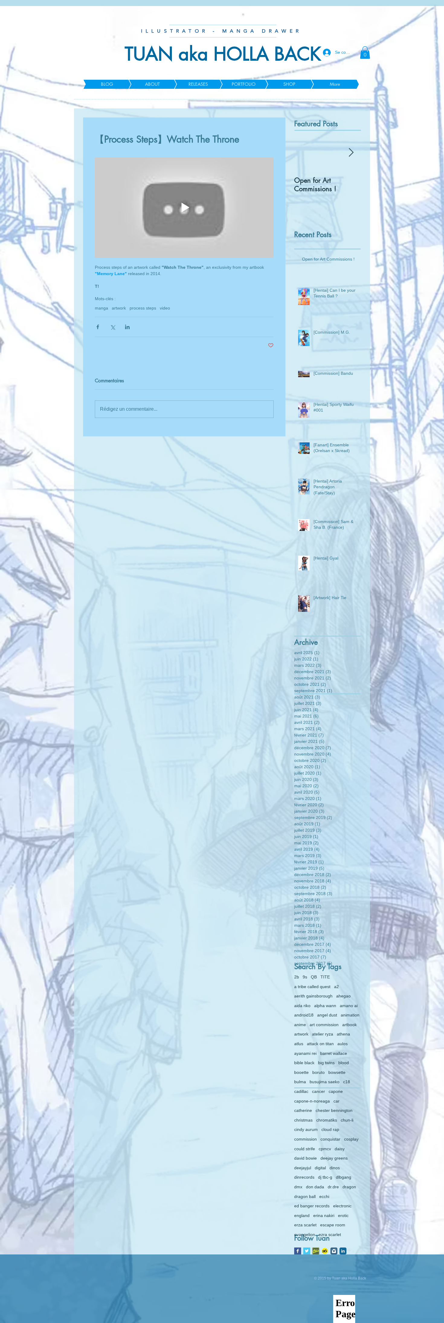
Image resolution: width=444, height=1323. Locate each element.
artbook (349, 1024)
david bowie (305, 1158)
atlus (298, 1043)
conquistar (330, 1139)
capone (336, 1091)
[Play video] (184, 207)
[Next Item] (351, 153)
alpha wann (325, 1005)
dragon (349, 1186)
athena (343, 1034)
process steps (143, 308)
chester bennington (334, 1110)
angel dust (327, 1015)
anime (300, 1024)
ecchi (324, 1196)
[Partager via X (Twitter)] (112, 327)
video (165, 308)
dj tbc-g (325, 1177)
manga (101, 308)
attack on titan (320, 1043)
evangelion (304, 1234)
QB (314, 977)
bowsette (337, 1072)
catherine (303, 1110)
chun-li (347, 1120)
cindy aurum (306, 1129)
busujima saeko (324, 1081)
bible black (304, 1062)
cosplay (351, 1139)
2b (296, 977)
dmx (298, 1186)
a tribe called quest (312, 986)
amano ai (349, 1005)
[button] (365, 52)
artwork (119, 308)
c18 (346, 1081)
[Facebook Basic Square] (297, 1251)
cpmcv (325, 1148)
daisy (340, 1148)
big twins (326, 1062)
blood (343, 1062)
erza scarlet (305, 1224)
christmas (303, 1120)
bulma (300, 1081)
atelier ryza (322, 1034)
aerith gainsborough (313, 996)
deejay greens (334, 1158)
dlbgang (343, 1177)
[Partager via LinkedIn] (127, 327)
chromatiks (326, 1120)
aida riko (302, 1005)
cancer (318, 1091)
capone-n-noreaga (312, 1101)
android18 (304, 1015)
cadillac (301, 1091)
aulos (342, 1043)
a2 (336, 986)
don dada (315, 1186)
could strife (304, 1148)
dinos (335, 1167)
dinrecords (304, 1177)
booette (301, 1072)
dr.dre (333, 1186)
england (302, 1215)
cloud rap (330, 1129)
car (336, 1101)
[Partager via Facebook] (98, 327)
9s (305, 977)
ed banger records (312, 1205)
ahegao (343, 996)
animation (350, 1015)
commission (305, 1139)
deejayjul (302, 1167)
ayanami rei (305, 1053)
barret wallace (333, 1053)
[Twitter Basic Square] (306, 1251)
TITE (325, 977)
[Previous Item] (304, 153)
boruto (318, 1072)
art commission (324, 1024)
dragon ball (305, 1196)
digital (320, 1167)
